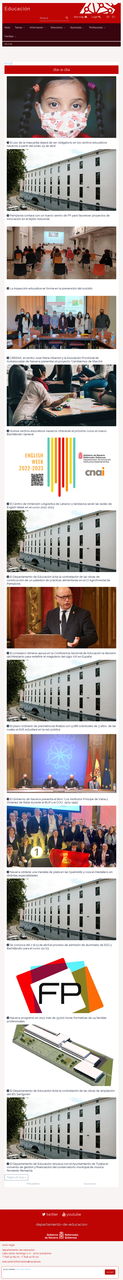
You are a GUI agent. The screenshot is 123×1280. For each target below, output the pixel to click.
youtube (73, 1214)
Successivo (90, 1183)
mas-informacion (23, 1269)
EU (113, 16)
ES (108, 16)
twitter (52, 1214)
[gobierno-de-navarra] (61, 1235)
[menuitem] (7, 27)
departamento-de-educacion (61, 1224)
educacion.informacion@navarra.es (21, 1261)
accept (110, 1272)
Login (95, 16)
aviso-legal (8, 1245)
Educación (17, 8)
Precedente (33, 1183)
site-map (79, 16)
